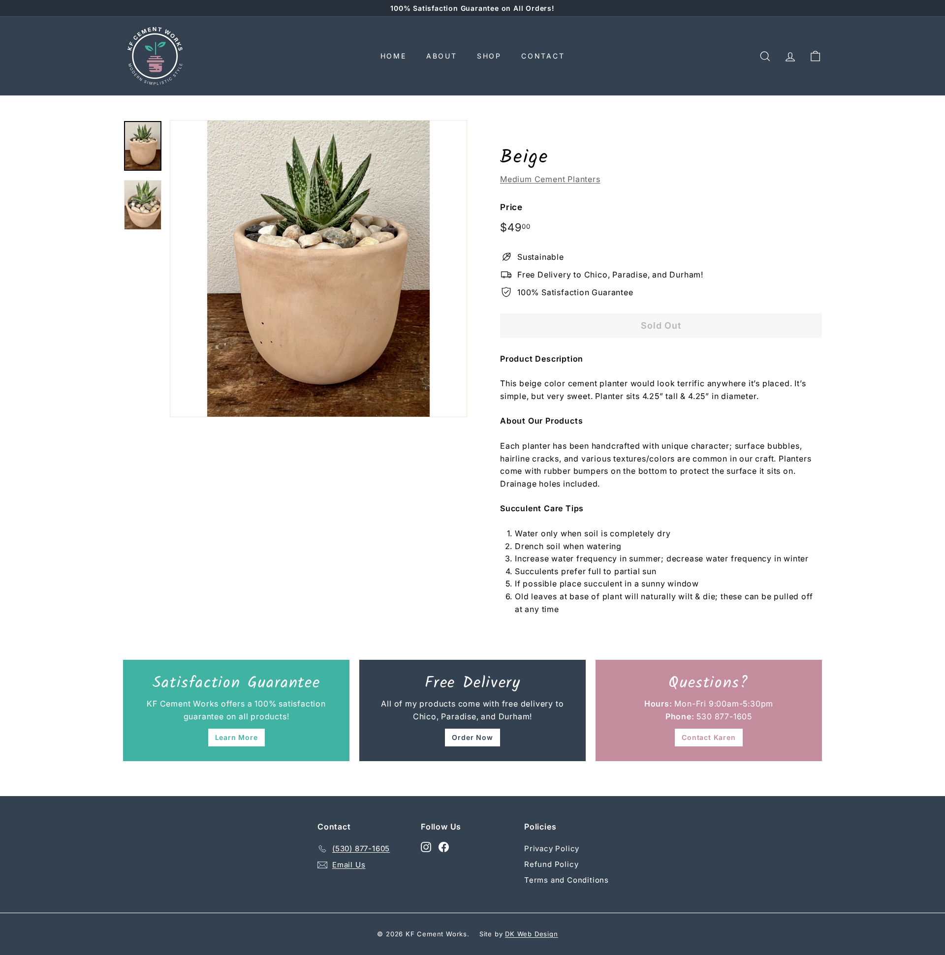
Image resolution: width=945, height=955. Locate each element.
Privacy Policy (551, 848)
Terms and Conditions (566, 880)
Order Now (472, 737)
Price (511, 207)
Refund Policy (551, 864)
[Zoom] (318, 269)
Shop (489, 56)
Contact (543, 56)
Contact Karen (708, 737)
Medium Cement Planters (550, 179)
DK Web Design (531, 934)
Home (393, 56)
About (441, 56)
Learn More (236, 737)
